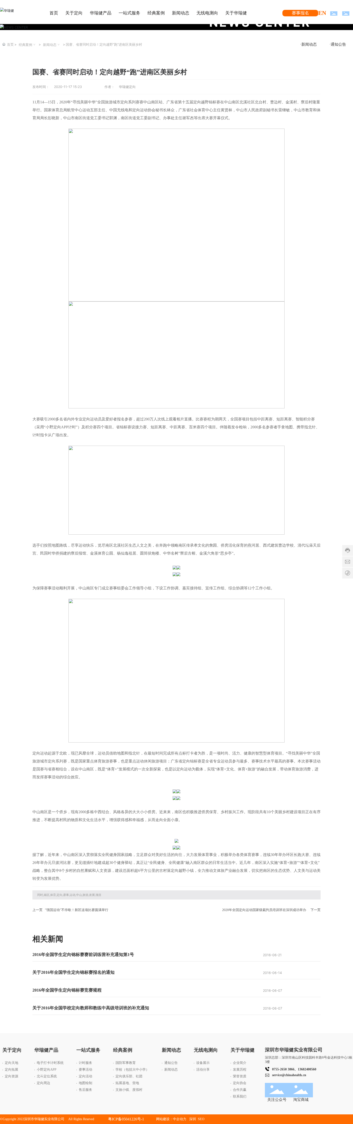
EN (322, 13)
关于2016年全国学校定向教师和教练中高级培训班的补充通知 (90, 1007)
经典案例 (25, 45)
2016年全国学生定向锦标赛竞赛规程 (67, 990)
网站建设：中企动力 (171, 1119)
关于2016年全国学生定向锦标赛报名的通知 (73, 972)
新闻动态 (49, 45)
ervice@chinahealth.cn (289, 1075)
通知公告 (338, 44)
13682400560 (307, 1069)
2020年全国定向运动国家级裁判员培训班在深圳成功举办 (264, 910)
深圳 (193, 1119)
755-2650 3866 (284, 1069)
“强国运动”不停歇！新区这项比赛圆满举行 (76, 910)
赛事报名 (300, 13)
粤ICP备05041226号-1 (126, 1119)
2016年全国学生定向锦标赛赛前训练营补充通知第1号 (83, 954)
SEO (201, 1119)
